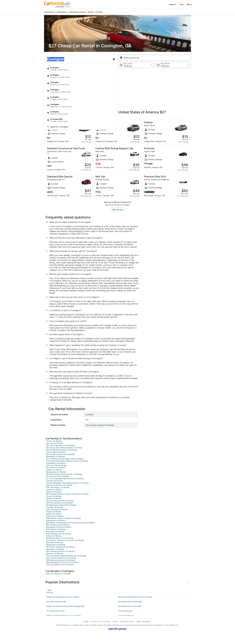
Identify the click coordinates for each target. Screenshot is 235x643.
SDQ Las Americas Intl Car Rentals (59, 564)
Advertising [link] (146, 622)
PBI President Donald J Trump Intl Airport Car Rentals (67, 494)
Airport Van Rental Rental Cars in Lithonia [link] (63, 597)
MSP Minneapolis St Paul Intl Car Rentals (62, 562)
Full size (93, 425)
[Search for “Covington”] (80, 127)
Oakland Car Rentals (54, 481)
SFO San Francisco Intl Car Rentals (60, 501)
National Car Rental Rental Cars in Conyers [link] (135, 597)
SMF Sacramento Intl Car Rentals (59, 485)
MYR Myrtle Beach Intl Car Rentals (59, 538)
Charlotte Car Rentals (54, 507)
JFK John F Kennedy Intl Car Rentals (60, 445)
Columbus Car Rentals (55, 516)
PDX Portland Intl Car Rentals (57, 525)
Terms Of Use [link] (95, 622)
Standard (110, 425)
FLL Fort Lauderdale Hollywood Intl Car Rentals (64, 478)
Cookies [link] (115, 622)
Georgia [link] (90, 12)
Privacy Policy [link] (106, 622)
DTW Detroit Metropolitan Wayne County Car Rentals (67, 461)
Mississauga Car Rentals (55, 545)
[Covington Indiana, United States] (80, 113)
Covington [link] (99, 12)
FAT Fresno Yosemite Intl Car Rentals (60, 547)
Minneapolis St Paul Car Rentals (58, 527)
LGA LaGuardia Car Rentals (57, 509)
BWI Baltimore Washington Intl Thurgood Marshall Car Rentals (70, 523)
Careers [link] (138, 622)
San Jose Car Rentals (54, 443)
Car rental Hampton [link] (126, 615)
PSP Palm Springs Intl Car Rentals (59, 503)
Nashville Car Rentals (54, 542)
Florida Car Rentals (53, 492)
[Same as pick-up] (154, 58)
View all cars (117, 209)
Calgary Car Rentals (54, 470)
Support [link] (86, 622)
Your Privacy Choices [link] (126, 622)
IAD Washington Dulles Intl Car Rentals (61, 505)
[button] (117, 88)
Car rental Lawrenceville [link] (56, 601)
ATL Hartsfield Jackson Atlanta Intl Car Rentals (64, 459)
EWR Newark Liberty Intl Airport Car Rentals (63, 518)
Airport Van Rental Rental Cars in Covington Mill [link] (65, 606)
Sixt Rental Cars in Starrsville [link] (129, 606)
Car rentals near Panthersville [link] (130, 601)
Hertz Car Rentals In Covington (58, 574)
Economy (101, 425)
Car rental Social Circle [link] (56, 611)
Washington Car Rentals (55, 456)
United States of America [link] (77, 12)
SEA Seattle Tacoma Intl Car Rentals (60, 454)
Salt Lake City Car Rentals (56, 465)
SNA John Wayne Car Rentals (58, 487)
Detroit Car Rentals (53, 498)
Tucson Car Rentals (53, 496)
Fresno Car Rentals (53, 512)
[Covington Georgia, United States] (80, 68)
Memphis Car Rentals (54, 553)
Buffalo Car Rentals (53, 514)
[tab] (49, 590)
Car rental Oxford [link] (125, 611)
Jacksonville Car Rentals (55, 452)
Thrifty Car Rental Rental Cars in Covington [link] (64, 615)
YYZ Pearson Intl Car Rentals (57, 476)
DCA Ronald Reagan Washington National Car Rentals (67, 483)
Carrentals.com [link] (49, 12)
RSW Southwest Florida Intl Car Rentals (61, 450)
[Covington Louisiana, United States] (80, 76)
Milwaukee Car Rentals (55, 549)
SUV (87, 425)
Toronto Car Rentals (54, 441)
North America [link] (61, 12)
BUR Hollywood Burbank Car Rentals (60, 560)
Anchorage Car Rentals (55, 531)
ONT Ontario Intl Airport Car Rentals (60, 551)
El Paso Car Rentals (53, 536)
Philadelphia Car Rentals (55, 463)
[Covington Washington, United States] (80, 105)
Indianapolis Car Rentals (55, 520)
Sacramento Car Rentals (55, 467)
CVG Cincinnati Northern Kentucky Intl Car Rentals (66, 556)
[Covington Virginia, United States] (80, 98)
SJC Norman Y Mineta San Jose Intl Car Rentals (65, 540)
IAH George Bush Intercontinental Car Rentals (64, 448)
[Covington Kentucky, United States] (80, 83)
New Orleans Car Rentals (56, 529)
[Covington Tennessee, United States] (80, 90)
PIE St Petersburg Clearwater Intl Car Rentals (64, 474)
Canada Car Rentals (54, 489)
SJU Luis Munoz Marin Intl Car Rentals (61, 558)
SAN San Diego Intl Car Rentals (58, 534)
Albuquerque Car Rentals (56, 472)
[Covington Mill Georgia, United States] (80, 120)
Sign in (189, 4)
